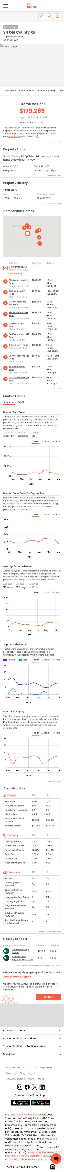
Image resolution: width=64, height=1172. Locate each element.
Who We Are (13, 1067)
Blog (22, 1073)
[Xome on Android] (40, 1102)
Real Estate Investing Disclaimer (23, 1156)
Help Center (46, 1067)
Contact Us (29, 1067)
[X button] (35, 1087)
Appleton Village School (20, 951)
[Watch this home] (41, 16)
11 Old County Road (18, 345)
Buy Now (48, 997)
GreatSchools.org (35, 965)
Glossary (11, 1073)
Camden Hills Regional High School (22, 958)
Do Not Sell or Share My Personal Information (30, 1159)
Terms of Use (49, 1138)
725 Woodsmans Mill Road (17, 303)
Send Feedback (32, 1018)
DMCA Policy (50, 1156)
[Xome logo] (32, 5)
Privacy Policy (18, 1142)
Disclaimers (14, 136)
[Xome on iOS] (21, 1102)
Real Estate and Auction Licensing (24, 1114)
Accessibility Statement (41, 1152)
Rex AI (40, 1079)
